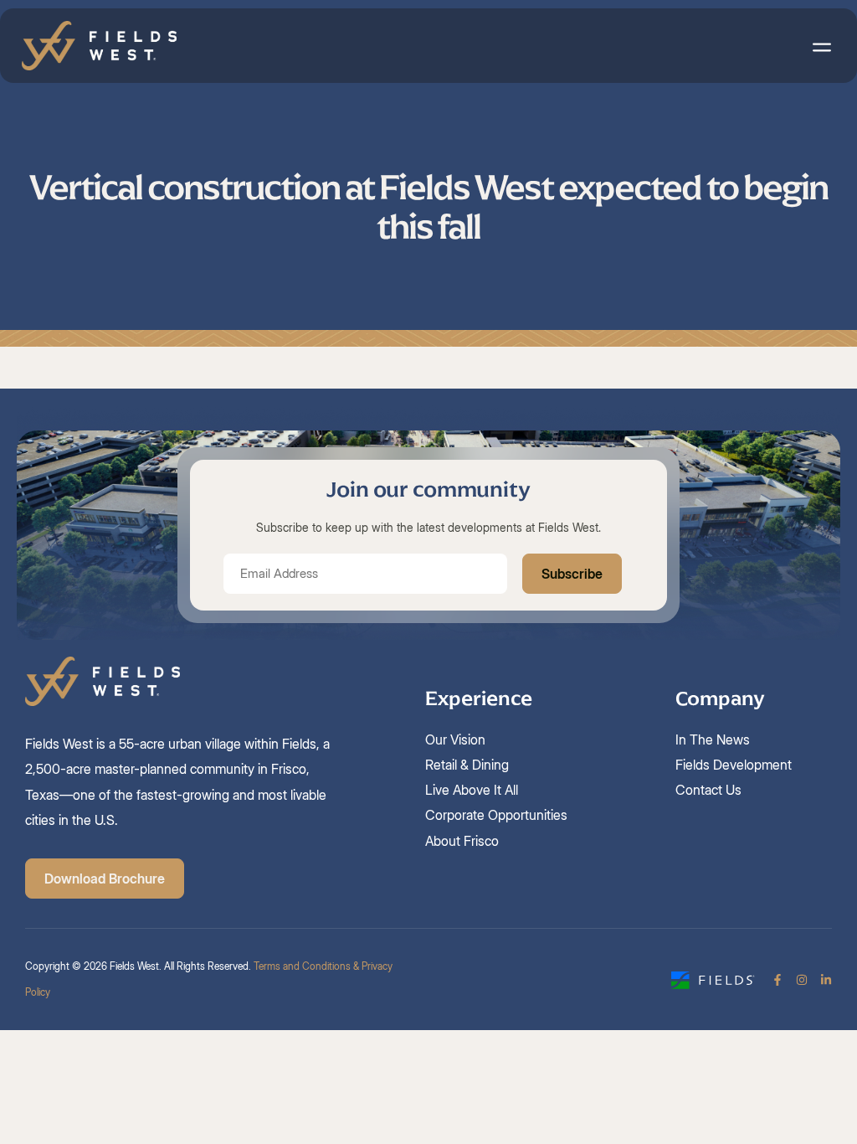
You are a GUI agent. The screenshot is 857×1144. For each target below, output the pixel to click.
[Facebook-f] (777, 980)
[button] (821, 45)
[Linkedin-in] (826, 980)
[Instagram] (802, 980)
